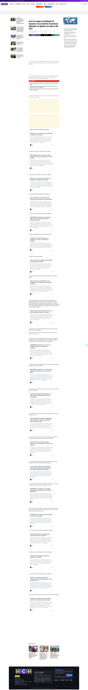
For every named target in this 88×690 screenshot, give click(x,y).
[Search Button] (86, 4)
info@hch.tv (19, 678)
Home (29, 18)
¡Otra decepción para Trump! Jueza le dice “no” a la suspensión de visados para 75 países (70, 36)
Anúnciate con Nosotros (23, 684)
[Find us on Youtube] (84, 4)
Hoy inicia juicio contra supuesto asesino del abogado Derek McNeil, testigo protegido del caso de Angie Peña (20, 29)
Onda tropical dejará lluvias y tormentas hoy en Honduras (20, 56)
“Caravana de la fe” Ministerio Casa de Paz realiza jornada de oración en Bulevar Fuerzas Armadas (33, 655)
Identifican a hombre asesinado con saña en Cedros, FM (20, 43)
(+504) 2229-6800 (21, 680)
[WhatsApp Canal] (87, 345)
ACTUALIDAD (33, 18)
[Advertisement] (44, 12)
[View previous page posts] (43, 92)
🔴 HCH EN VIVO (40, 6)
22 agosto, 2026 (42, 660)
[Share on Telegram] (56, 35)
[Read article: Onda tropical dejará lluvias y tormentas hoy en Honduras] (13, 56)
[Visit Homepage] (4, 4)
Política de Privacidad (54, 688)
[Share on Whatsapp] (53, 35)
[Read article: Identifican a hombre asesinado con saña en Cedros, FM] (13, 43)
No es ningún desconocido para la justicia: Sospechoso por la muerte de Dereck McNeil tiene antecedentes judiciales (70, 29)
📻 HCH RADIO (48, 6)
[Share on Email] (58, 35)
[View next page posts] (45, 92)
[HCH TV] (23, 671)
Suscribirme (69, 675)
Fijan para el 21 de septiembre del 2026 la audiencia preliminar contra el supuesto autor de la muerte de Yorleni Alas (54, 655)
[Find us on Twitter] (82, 4)
